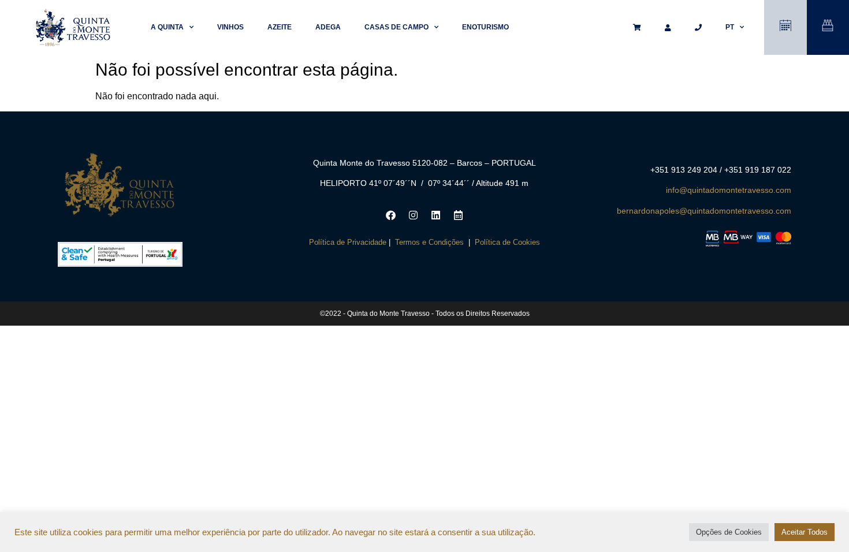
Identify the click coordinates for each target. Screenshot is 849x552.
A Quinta (167, 27)
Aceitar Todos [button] (804, 532)
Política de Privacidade (347, 242)
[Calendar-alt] (458, 215)
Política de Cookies (507, 242)
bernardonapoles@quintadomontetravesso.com (704, 210)
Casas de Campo (396, 27)
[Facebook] (390, 215)
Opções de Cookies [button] (729, 532)
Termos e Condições (429, 242)
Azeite (279, 27)
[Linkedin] (435, 215)
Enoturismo (485, 27)
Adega (328, 27)
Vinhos (230, 27)
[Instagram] (413, 215)
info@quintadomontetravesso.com (728, 190)
